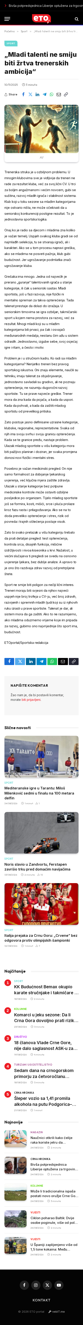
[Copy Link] (65, 94)
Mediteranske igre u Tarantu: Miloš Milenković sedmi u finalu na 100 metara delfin (39, 793)
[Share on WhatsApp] (51, 94)
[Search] (76, 19)
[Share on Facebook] (23, 94)
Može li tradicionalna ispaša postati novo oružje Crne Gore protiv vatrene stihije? (55, 1196)
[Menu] (7, 19)
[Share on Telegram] (44, 94)
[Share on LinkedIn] (37, 94)
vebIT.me (58, 1311)
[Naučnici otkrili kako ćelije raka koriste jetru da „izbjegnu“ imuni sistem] (15, 1138)
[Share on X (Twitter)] (30, 94)
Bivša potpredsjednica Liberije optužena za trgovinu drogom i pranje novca (54, 1169)
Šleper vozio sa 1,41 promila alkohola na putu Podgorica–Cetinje (43, 1104)
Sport (11, 43)
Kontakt (42, 1300)
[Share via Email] (58, 94)
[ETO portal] (41, 19)
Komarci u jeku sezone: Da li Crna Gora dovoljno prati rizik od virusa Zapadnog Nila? (44, 1020)
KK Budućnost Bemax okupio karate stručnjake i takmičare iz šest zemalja (46, 992)
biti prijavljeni (31, 699)
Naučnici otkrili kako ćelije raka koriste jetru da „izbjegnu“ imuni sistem (51, 1142)
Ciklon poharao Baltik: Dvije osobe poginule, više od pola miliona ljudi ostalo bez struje (54, 1222)
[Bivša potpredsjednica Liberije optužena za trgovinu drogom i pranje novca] (15, 1165)
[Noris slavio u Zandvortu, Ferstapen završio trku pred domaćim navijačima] (41, 833)
